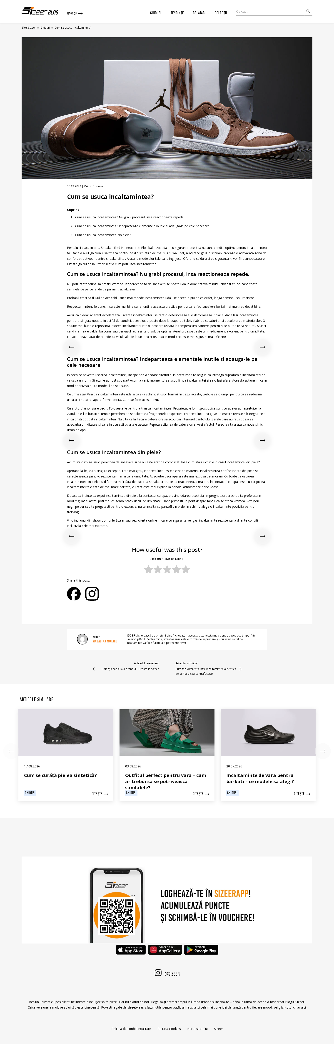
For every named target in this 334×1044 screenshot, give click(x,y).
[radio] (148, 569)
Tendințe (177, 13)
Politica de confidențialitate (131, 1029)
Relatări (199, 13)
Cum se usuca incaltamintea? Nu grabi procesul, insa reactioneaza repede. (129, 217)
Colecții (221, 13)
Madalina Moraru (105, 641)
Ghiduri (156, 13)
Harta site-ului (197, 1029)
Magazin (72, 13)
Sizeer (218, 1029)
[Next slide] (262, 347)
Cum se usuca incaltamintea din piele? (103, 235)
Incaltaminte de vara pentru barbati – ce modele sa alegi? (260, 778)
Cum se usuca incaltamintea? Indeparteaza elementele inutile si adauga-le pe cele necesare (142, 226)
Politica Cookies (169, 1029)
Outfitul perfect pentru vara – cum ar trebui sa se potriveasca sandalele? (165, 781)
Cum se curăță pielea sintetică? (60, 775)
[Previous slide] (72, 347)
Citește (97, 794)
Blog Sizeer (29, 28)
